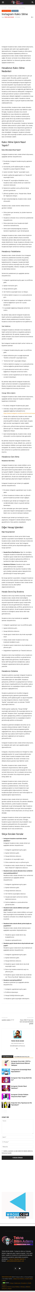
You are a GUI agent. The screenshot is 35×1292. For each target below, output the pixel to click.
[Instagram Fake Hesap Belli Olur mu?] (6, 1080)
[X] (12, 23)
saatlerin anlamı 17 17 (8, 1020)
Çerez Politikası (16, 1286)
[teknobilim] (17, 1240)
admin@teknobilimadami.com (15, 1261)
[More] (24, 23)
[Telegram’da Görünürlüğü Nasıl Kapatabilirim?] (6, 1072)
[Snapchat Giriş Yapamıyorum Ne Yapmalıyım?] (6, 1105)
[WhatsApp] (20, 23)
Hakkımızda (17, 1283)
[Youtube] (19, 1268)
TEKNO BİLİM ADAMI (9, 17)
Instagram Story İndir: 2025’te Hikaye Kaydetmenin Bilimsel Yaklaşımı (20, 1063)
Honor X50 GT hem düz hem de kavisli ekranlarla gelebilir (26, 1021)
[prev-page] (3, 1111)
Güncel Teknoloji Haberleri (17, 1259)
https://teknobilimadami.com (17, 1043)
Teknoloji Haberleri (12, 8)
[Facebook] (8, 23)
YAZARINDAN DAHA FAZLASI (21, 1056)
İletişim (10, 1288)
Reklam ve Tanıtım (7, 1286)
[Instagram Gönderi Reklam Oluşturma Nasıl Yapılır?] (6, 1097)
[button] (3, 2)
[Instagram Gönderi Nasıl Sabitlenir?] (6, 1088)
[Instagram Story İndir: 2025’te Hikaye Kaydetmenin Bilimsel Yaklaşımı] (6, 1063)
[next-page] (5, 1111)
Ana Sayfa (4, 8)
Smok (4, 1280)
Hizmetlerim (24, 1283)
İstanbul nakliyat (29, 1278)
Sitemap (23, 1286)
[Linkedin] (16, 23)
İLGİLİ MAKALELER (7, 1056)
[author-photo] (17, 1038)
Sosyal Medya (22, 8)
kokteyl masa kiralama (18, 1278)
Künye (11, 1283)
